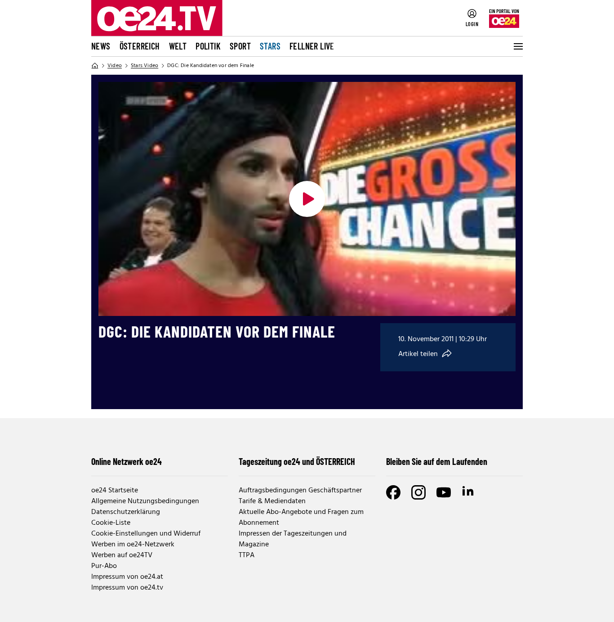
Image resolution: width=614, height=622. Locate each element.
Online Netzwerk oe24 (126, 461)
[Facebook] (393, 492)
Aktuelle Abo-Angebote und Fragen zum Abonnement (301, 517)
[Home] (94, 65)
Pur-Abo (104, 566)
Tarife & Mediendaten (272, 501)
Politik (208, 46)
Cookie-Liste (110, 523)
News (101, 46)
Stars (270, 46)
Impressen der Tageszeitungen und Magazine (293, 539)
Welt (178, 46)
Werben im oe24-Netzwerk (132, 544)
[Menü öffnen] (517, 46)
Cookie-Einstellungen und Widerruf (145, 534)
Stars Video (144, 65)
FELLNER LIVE (311, 46)
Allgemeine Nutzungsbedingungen (145, 501)
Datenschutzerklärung (125, 512)
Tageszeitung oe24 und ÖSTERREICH (297, 461)
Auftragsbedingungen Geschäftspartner (300, 490)
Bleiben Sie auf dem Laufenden (436, 461)
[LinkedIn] (469, 492)
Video (114, 65)
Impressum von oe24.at (127, 577)
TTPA (246, 555)
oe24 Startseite (114, 490)
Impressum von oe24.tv (127, 588)
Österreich (140, 46)
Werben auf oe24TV (121, 555)
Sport (240, 46)
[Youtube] (443, 492)
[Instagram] (418, 492)
